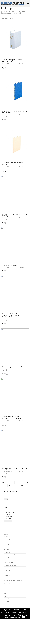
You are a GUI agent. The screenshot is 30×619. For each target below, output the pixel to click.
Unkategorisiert (8, 604)
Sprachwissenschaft (9, 599)
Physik (5, 594)
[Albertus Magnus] (15, 519)
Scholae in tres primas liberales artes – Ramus (12, 60)
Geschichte (7, 557)
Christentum (7, 544)
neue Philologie (8, 583)
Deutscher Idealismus (10, 547)
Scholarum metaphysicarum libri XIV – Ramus (13, 112)
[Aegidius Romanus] (15, 515)
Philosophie (22, 63)
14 (13, 486)
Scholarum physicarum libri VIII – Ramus (13, 163)
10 (23, 482)
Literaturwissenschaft (10, 565)
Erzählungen (7, 552)
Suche (6, 499)
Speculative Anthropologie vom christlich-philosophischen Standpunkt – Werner (12, 315)
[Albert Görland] (15, 517)
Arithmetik (7, 537)
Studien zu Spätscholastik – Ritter (13, 367)
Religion (6, 596)
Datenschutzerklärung (15, 617)
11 (27, 482)
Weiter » (23, 486)
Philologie (15, 63)
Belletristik (7, 542)
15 (17, 486)
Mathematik (7, 570)
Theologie (4, 65)
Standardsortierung (7, 18)
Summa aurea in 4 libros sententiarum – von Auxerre (11, 417)
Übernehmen (8, 521)
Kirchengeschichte (7, 63)
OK (23, 617)
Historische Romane (9, 560)
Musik (5, 573)
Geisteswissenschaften (10, 555)
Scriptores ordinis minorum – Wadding (12, 215)
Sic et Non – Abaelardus (10, 265)
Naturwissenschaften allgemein (13, 581)
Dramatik (6, 550)
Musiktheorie (7, 578)
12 (6, 486)
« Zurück (4, 482)
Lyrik (5, 568)
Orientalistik (7, 586)
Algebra (6, 534)
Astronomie (7, 539)
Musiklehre (7, 575)
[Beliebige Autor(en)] (15, 512)
